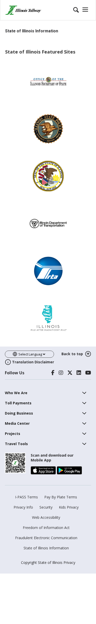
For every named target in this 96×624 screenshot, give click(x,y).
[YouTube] (88, 372)
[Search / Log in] (81, 10)
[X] (69, 372)
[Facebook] (53, 372)
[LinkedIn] (79, 372)
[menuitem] (16, 392)
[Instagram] (61, 372)
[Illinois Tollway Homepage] (23, 10)
